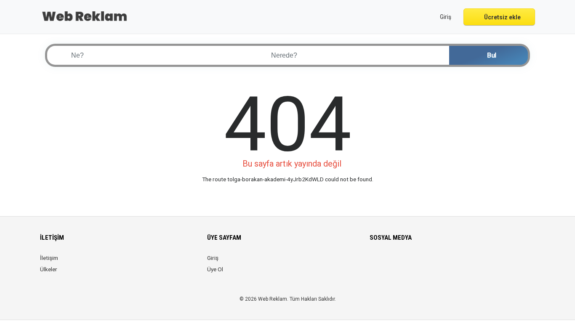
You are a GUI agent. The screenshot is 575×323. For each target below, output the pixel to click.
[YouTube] (422, 262)
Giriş (212, 257)
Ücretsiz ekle (502, 17)
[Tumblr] (434, 262)
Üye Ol (215, 269)
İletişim (49, 257)
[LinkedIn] (398, 262)
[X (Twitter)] (386, 262)
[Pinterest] (410, 262)
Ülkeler (48, 269)
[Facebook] (375, 262)
